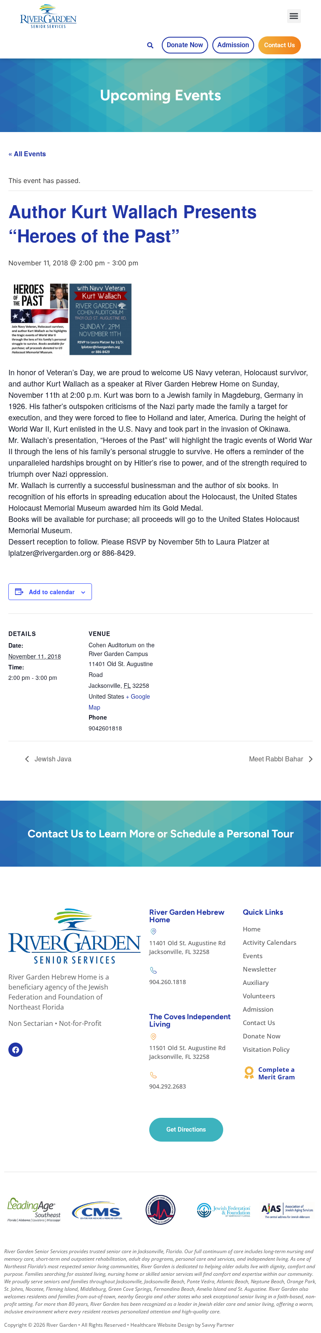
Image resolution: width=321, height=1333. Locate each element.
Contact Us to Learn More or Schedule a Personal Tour (161, 833)
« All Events (27, 153)
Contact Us (259, 1022)
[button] (294, 16)
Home (252, 929)
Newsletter (259, 969)
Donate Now (261, 1036)
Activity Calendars (269, 942)
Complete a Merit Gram (276, 1073)
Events (252, 955)
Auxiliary (256, 982)
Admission (258, 1009)
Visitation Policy (266, 1049)
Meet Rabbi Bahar (277, 758)
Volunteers (259, 996)
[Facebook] (15, 1050)
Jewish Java (52, 758)
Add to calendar (51, 592)
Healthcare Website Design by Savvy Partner (182, 1324)
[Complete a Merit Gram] (249, 1072)
